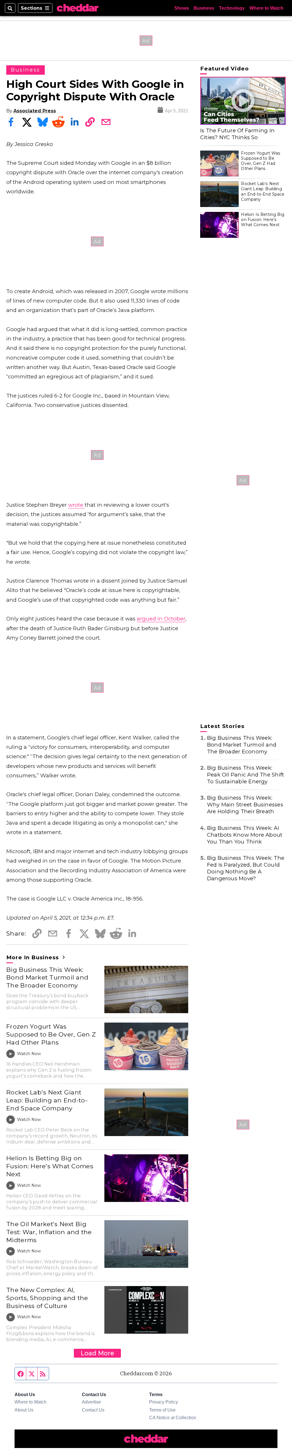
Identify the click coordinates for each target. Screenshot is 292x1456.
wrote (76, 505)
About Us (24, 1409)
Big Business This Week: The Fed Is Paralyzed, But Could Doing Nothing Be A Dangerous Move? (245, 868)
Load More (97, 1353)
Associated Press (34, 110)
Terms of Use (162, 1409)
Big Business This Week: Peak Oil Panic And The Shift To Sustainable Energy (245, 774)
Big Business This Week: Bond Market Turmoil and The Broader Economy (47, 977)
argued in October (161, 618)
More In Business (33, 957)
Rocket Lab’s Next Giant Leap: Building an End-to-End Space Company (47, 1100)
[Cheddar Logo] (77, 8)
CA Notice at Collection (172, 1417)
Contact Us (93, 1409)
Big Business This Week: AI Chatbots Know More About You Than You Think (245, 835)
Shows (181, 8)
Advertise (91, 1401)
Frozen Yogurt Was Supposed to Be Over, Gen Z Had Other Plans (51, 1034)
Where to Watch (266, 8)
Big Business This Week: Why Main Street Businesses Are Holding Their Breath (245, 804)
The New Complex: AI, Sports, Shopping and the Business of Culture (47, 1297)
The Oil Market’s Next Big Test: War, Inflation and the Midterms (49, 1231)
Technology (232, 8)
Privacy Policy (163, 1401)
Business (204, 8)
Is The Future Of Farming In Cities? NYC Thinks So (237, 134)
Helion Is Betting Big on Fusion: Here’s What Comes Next (49, 1165)
